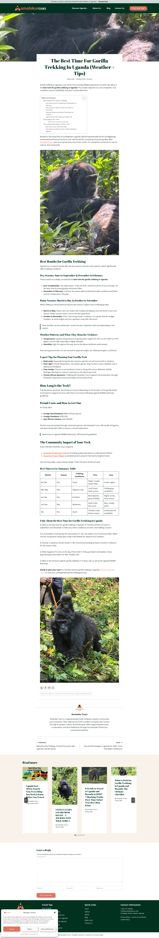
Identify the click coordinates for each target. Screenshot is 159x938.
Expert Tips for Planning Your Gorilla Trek (59, 117)
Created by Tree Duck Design (94, 935)
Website (99, 888)
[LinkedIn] (41, 687)
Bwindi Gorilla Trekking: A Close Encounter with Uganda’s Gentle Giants (56, 746)
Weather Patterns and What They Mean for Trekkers (59, 113)
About (87, 914)
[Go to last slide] (26, 800)
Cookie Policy (24, 934)
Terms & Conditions (139, 917)
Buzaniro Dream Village (53, 456)
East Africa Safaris (47, 694)
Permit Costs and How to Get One (58, 122)
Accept (11, 929)
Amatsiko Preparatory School (56, 453)
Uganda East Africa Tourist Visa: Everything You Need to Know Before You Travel (35, 791)
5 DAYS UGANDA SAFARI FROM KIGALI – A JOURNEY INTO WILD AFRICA (64, 815)
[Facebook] (45, 687)
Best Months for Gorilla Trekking (55, 101)
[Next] (133, 800)
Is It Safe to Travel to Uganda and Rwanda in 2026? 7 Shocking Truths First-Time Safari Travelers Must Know (94, 797)
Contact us (88, 923)
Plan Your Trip (138, 8)
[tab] (75, 835)
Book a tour (89, 920)
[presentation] (35, 774)
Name (40, 888)
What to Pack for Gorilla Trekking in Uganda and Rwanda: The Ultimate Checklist (123, 787)
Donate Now (103, 2)
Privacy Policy (33, 934)
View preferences (47, 929)
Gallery (87, 912)
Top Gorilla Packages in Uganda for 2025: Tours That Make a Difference (103, 746)
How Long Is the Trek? (51, 119)
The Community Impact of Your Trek (56, 124)
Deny (29, 929)
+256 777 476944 (127, 909)
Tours (87, 909)
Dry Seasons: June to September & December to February (61, 104)
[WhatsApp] (53, 687)
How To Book (46, 908)
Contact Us (119, 8)
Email (70, 888)
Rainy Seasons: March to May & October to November (59, 109)
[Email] (49, 687)
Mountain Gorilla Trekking (64, 694)
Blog (108, 8)
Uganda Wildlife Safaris (83, 694)
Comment (41, 857)
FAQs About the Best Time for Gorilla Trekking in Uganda (61, 130)
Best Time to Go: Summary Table (56, 127)
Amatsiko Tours (46, 142)
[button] (55, 912)
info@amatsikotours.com (130, 911)
